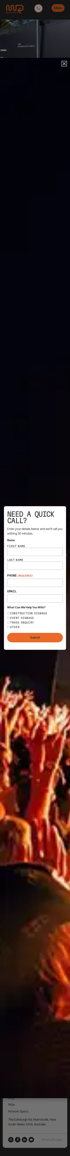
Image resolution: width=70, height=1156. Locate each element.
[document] (35, 578)
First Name (16, 546)
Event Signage (22, 617)
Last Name (15, 559)
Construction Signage (28, 613)
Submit (35, 637)
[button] (64, 63)
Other (15, 627)
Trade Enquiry (22, 622)
